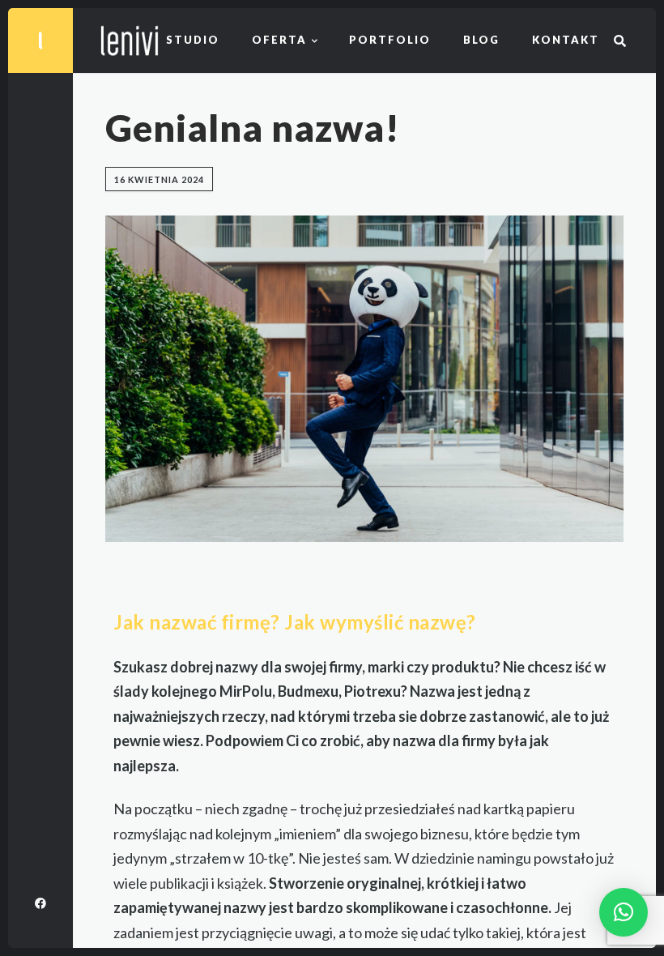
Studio (192, 39)
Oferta (279, 39)
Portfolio (390, 39)
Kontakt (565, 39)
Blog (481, 39)
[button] (623, 912)
